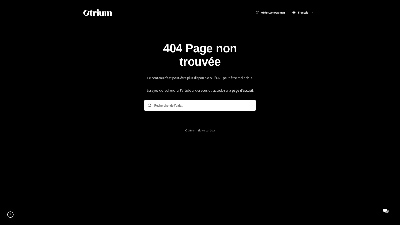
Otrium (125, 12)
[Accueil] (97, 13)
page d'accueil (242, 90)
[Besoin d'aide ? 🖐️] (10, 214)
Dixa (212, 130)
